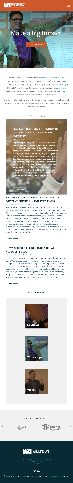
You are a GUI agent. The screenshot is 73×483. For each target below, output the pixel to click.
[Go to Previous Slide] (3, 426)
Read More (19, 189)
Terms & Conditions (42, 476)
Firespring (61, 85)
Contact (36, 464)
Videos (31, 390)
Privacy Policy (27, 476)
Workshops (34, 357)
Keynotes (33, 324)
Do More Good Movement (49, 78)
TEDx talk (61, 91)
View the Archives (36, 292)
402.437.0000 (34, 462)
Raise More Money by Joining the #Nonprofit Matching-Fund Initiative (35, 133)
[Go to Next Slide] (70, 426)
